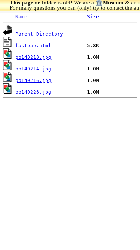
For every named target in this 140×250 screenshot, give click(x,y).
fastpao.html (33, 45)
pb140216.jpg (33, 80)
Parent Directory (39, 34)
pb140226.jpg (33, 92)
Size (93, 16)
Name (21, 16)
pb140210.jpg (33, 57)
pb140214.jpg (33, 69)
